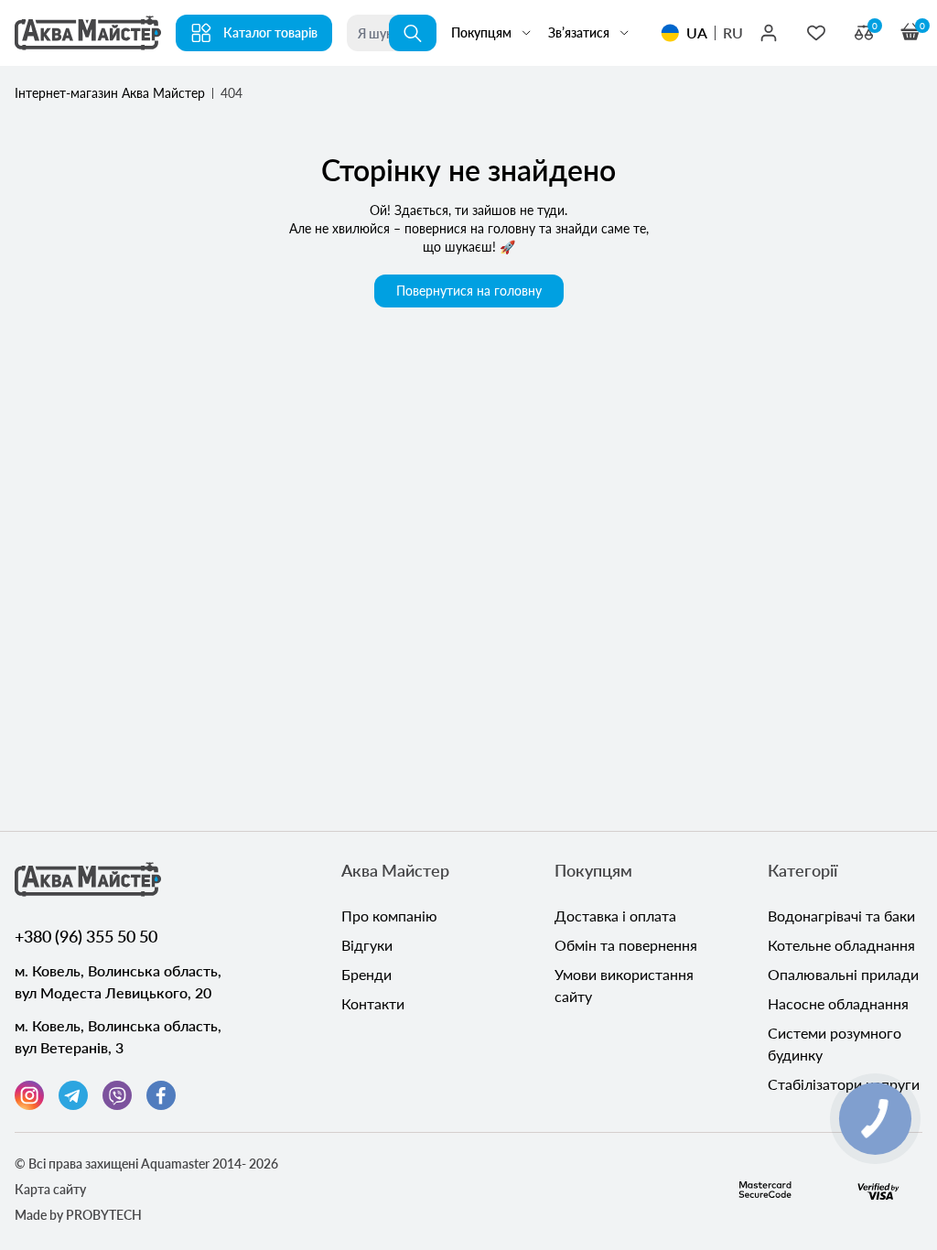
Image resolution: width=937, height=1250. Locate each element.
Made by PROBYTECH (78, 1215)
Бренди (366, 974)
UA (696, 32)
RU (733, 32)
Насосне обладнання (838, 1003)
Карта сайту (50, 1189)
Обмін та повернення (626, 945)
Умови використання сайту (624, 985)
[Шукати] (412, 33)
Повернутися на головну (469, 290)
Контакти (372, 1003)
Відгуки (367, 945)
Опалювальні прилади (843, 974)
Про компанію (389, 915)
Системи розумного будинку (834, 1043)
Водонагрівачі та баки (841, 915)
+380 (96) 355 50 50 (86, 936)
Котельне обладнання (841, 945)
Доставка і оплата (615, 915)
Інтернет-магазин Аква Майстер (110, 93)
